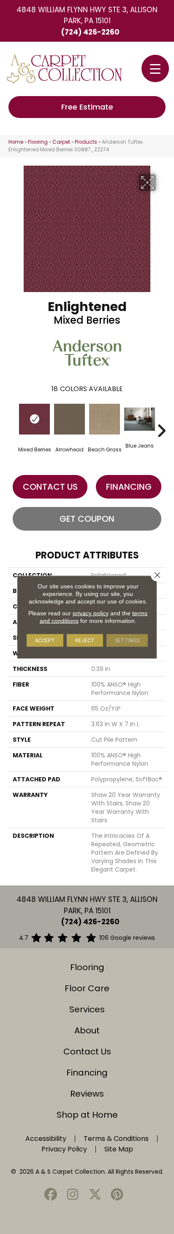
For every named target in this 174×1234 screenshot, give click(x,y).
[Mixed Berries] (34, 419)
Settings (127, 641)
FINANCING (129, 487)
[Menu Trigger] (155, 68)
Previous (12, 418)
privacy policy (91, 613)
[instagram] (73, 1195)
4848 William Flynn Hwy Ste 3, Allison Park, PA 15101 (87, 15)
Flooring (38, 142)
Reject (85, 641)
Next (161, 418)
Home (15, 142)
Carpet (61, 142)
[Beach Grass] (104, 419)
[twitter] (95, 1195)
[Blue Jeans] (139, 419)
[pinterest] (117, 1195)
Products (86, 142)
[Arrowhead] (69, 419)
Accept (45, 641)
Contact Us (50, 487)
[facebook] (51, 1195)
